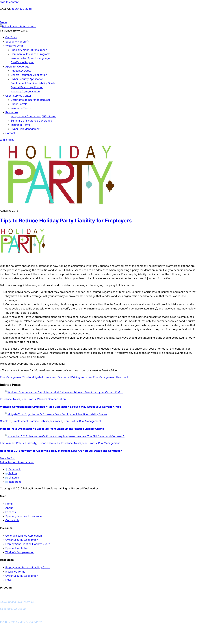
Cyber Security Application (27, 79)
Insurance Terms (21, 108)
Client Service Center (18, 95)
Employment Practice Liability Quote (33, 83)
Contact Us (12, 520)
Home (9, 503)
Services (10, 512)
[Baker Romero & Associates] (18, 26)
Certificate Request (22, 62)
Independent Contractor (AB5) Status (33, 116)
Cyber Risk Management (25, 129)
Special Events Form (17, 548)
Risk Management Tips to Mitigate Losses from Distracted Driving (40, 377)
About (9, 507)
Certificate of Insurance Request (30, 99)
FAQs (8, 580)
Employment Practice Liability (31, 421)
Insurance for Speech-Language (30, 58)
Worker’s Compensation (25, 91)
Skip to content (9, 2)
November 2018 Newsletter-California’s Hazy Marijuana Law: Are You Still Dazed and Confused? (61, 450)
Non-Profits (28, 399)
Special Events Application (27, 87)
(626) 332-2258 (22, 8)
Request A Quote (21, 70)
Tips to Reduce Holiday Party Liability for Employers (66, 220)
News (16, 399)
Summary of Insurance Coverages (31, 120)
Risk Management (90, 421)
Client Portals (19, 104)
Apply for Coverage (17, 66)
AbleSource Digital (110, 488)
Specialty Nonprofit (17, 41)
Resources (11, 112)
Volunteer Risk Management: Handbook (104, 377)
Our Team (11, 37)
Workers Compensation (51, 399)
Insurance (6, 399)
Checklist (5, 421)
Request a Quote (10, 15)
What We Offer (14, 45)
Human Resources (49, 443)
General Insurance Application (29, 74)
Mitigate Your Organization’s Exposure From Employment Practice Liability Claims (52, 428)
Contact (10, 133)
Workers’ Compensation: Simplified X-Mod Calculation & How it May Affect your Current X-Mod (60, 406)
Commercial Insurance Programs (30, 54)
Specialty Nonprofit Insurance (29, 50)
